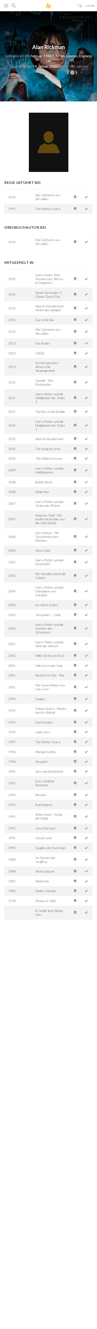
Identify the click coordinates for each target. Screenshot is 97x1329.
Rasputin (41, 761)
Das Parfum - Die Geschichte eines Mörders (47, 536)
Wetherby (42, 881)
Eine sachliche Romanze (44, 783)
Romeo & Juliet (45, 901)
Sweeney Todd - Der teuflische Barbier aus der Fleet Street (50, 519)
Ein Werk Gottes (46, 605)
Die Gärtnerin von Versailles (47, 197)
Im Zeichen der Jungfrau (45, 859)
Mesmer (41, 795)
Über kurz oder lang (48, 665)
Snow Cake (43, 550)
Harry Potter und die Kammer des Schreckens (49, 628)
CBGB (39, 353)
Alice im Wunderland (49, 439)
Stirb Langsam (44, 871)
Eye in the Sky (44, 320)
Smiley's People (45, 891)
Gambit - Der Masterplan (44, 382)
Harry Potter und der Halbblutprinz (49, 470)
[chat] (80, 5)
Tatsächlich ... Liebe (48, 615)
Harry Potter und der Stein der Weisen (49, 644)
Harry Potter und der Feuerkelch (49, 562)
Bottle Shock (44, 482)
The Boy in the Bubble (50, 411)
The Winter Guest (47, 209)
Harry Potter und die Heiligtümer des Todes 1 (50, 425)
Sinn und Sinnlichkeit (49, 771)
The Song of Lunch (47, 449)
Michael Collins (45, 752)
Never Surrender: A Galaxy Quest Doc (48, 294)
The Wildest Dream (48, 458)
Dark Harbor (44, 722)
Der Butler (42, 343)
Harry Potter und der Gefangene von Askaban (49, 591)
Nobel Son (42, 492)
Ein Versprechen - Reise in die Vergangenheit (47, 366)
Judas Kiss (42, 732)
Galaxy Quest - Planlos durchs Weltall (51, 710)
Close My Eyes (45, 828)
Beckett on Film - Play (50, 675)
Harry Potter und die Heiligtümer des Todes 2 (50, 398)
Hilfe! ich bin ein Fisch (50, 656)
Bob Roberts (44, 805)
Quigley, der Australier (50, 848)
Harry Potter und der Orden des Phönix (49, 503)
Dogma (40, 699)
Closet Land (43, 838)
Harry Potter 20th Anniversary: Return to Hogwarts (49, 279)
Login (90, 5)
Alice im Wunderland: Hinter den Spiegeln (49, 308)
